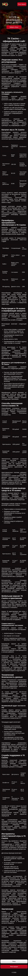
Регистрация (22, 4)
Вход (14, 961)
